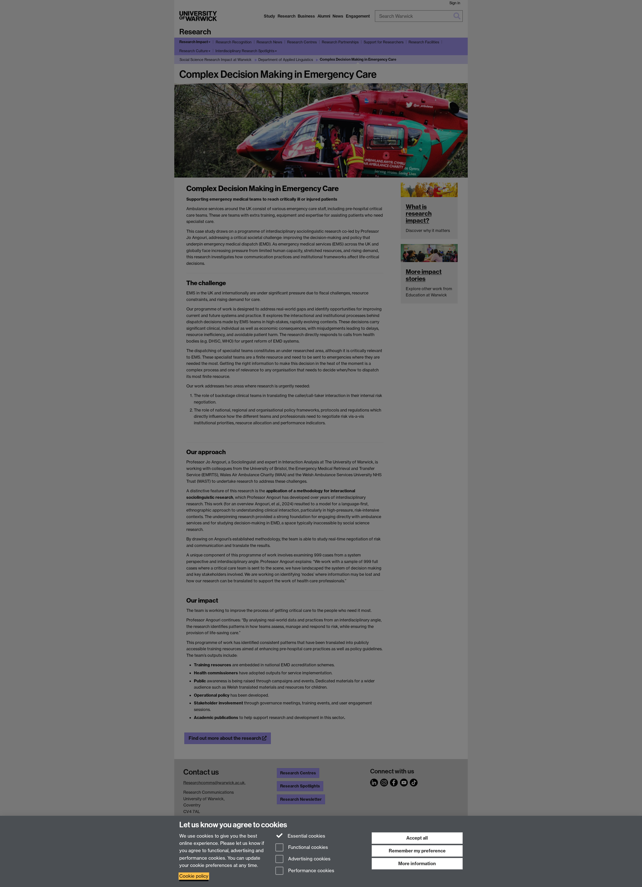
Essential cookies (305, 836)
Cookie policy (193, 876)
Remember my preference (417, 851)
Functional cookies (307, 847)
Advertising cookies (309, 859)
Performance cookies (310, 871)
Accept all (417, 838)
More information (417, 863)
